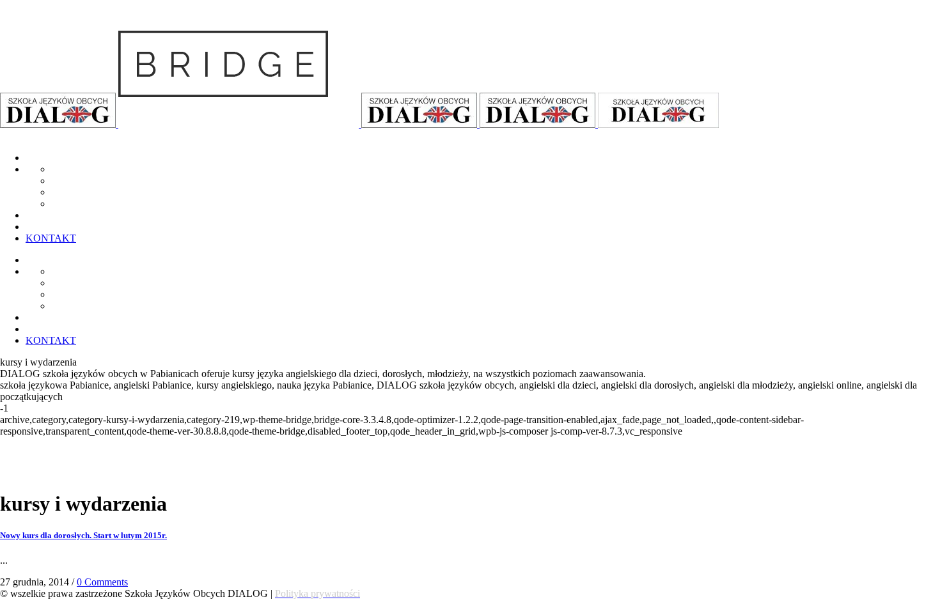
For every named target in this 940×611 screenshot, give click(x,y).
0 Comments (102, 581)
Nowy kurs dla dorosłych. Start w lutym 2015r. (83, 535)
